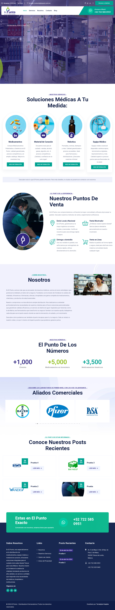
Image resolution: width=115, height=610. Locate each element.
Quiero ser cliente (44, 557)
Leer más (36, 468)
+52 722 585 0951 (103, 12)
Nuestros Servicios (44, 553)
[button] (92, 284)
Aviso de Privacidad (45, 561)
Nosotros (40, 10)
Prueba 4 (62, 554)
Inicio (25, 10)
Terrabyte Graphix (102, 604)
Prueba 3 (62, 563)
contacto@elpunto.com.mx (42, 3)
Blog (55, 10)
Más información (15, 164)
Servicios (32, 10)
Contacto (49, 10)
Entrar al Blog (15, 67)
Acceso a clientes (104, 3)
